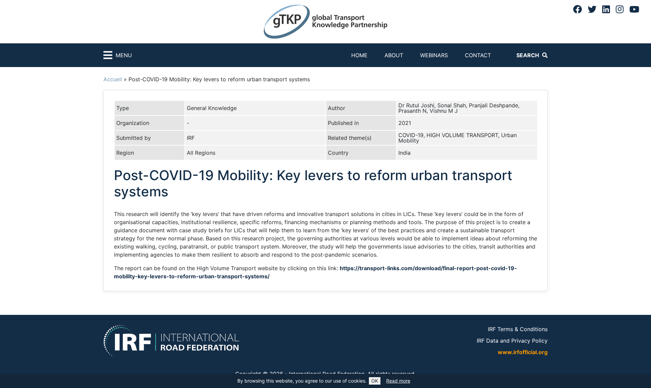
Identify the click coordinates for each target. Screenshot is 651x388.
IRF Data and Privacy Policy (512, 340)
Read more (398, 381)
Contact (478, 55)
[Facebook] (577, 9)
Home (359, 55)
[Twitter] (592, 9)
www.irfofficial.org (523, 352)
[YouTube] (634, 9)
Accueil (112, 79)
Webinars (434, 55)
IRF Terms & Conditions (518, 329)
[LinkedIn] (606, 9)
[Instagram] (620, 9)
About (393, 55)
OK (374, 381)
